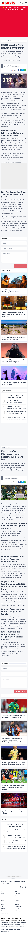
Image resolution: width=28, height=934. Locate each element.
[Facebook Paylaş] (19, 70)
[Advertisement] (14, 24)
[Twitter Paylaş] (22, 70)
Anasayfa (4, 41)
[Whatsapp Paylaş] (25, 70)
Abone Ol (4, 70)
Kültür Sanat (11, 41)
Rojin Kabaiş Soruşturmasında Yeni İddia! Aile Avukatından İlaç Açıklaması (14, 8)
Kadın (9, 876)
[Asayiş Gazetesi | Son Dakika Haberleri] (8, 3)
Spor (9, 447)
